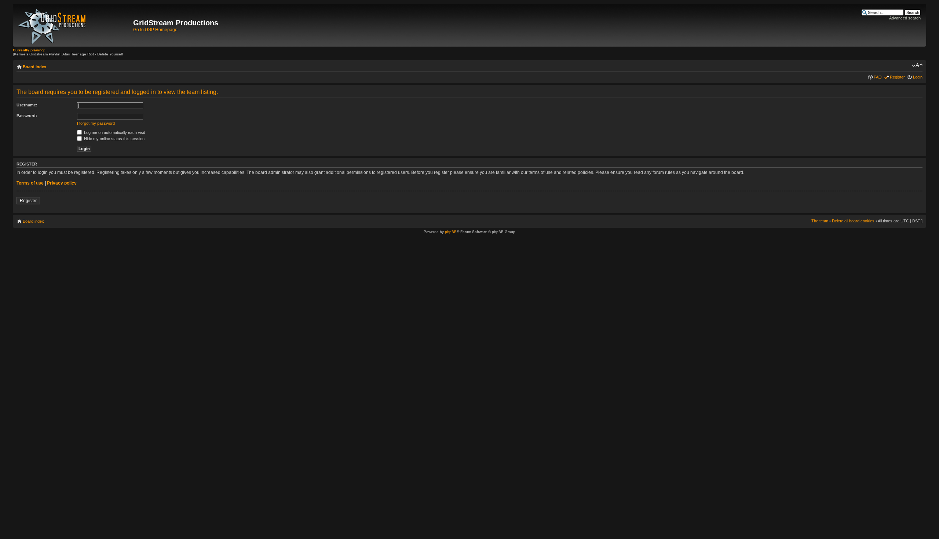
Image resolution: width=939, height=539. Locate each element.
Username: (27, 105)
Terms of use (30, 183)
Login (917, 77)
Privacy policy (62, 183)
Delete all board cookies (853, 221)
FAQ (878, 77)
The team (819, 221)
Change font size (917, 65)
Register (897, 77)
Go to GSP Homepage (155, 29)
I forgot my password (96, 123)
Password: (27, 115)
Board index (34, 67)
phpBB (451, 232)
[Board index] (74, 25)
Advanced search (905, 18)
